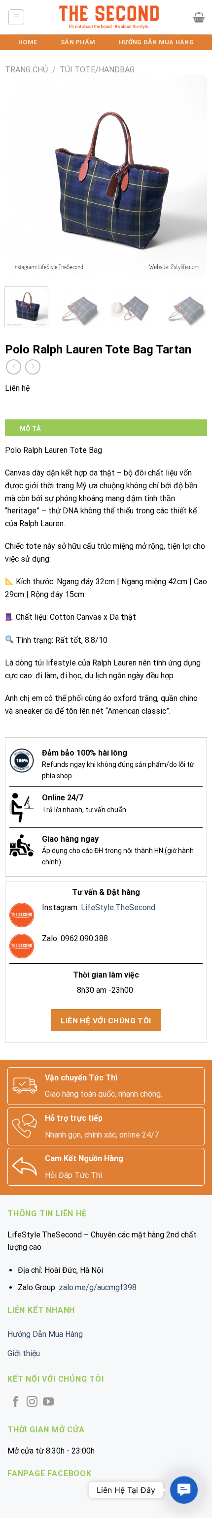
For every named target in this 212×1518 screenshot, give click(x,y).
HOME (27, 42)
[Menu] (16, 17)
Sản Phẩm (78, 42)
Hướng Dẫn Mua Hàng (156, 42)
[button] (184, 1490)
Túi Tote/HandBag (97, 69)
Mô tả (30, 428)
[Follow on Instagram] (32, 1402)
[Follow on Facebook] (15, 1402)
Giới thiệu (23, 1353)
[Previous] (21, 176)
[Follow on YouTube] (48, 1402)
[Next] (191, 176)
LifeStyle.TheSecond (118, 907)
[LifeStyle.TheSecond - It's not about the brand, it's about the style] (109, 17)
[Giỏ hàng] (199, 17)
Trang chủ (26, 69)
